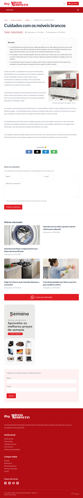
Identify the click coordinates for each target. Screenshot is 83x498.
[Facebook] (29, 152)
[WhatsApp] (54, 152)
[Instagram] (5, 483)
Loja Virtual (74, 3)
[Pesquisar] (64, 3)
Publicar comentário (13, 207)
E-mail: (9, 386)
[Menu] (78, 10)
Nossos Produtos (21, 10)
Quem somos (8, 439)
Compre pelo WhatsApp (43, 297)
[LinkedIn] (45, 152)
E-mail (46, 176)
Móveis (27, 20)
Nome (8, 176)
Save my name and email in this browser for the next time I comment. (27, 201)
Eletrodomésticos (10, 466)
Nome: (9, 378)
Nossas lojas (8, 441)
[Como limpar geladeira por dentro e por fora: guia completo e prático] (61, 269)
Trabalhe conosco (10, 444)
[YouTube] (9, 483)
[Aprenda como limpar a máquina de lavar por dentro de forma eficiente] (22, 235)
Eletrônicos (8, 463)
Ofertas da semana (10, 468)
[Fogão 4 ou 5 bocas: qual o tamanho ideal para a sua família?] (22, 269)
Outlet (6, 471)
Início (6, 20)
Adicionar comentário (13, 183)
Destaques (9, 10)
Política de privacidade (12, 449)
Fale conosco (8, 447)
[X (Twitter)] (37, 152)
